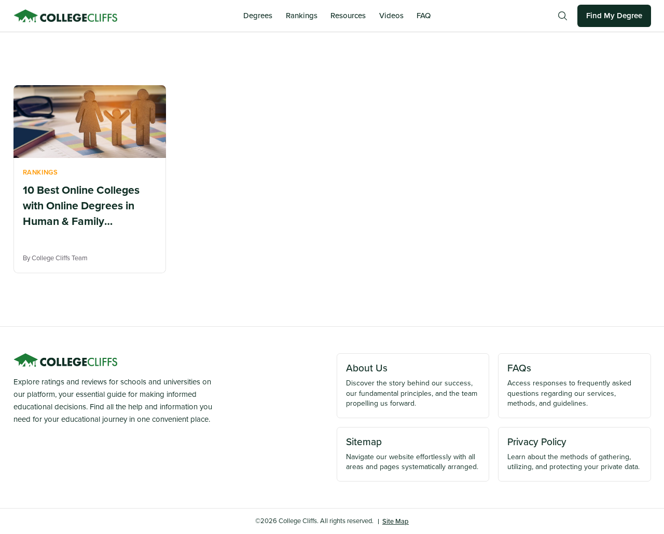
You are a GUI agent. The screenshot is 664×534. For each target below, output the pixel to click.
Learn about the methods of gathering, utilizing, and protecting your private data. (573, 453)
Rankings (301, 15)
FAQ (424, 15)
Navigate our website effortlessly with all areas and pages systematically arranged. (412, 453)
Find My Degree (614, 15)
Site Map (395, 521)
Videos (391, 15)
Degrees (257, 15)
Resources (348, 15)
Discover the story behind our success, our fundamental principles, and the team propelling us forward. (411, 385)
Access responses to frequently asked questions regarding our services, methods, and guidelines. (569, 385)
